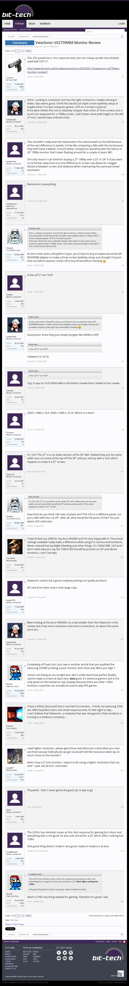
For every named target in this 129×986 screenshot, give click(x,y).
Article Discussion (25, 47)
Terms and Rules (105, 982)
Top (120, 942)
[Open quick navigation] (122, 37)
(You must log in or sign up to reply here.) (106, 916)
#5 (123, 265)
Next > (28, 51)
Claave (9, 248)
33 (23, 400)
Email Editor (10, 959)
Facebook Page (11, 966)
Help (108, 942)
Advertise (9, 964)
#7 (123, 361)
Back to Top (10, 968)
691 (22, 257)
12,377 (21, 777)
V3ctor (9, 726)
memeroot (11, 204)
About (7, 954)
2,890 (22, 87)
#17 (122, 771)
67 (23, 484)
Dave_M (10, 474)
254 (22, 861)
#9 (123, 430)
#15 (122, 690)
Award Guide (10, 956)
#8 (123, 388)
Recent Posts (25, 30)
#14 (122, 639)
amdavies (11, 161)
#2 (123, 122)
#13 (122, 597)
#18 (122, 807)
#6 (123, 292)
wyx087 (9, 768)
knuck (9, 684)
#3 (123, 175)
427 (22, 567)
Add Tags (14, 920)
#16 (122, 723)
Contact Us (100, 942)
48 (23, 442)
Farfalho (10, 558)
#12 (122, 557)
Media (32, 23)
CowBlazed (11, 852)
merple (9, 390)
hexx (8, 810)
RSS (124, 942)
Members (45, 23)
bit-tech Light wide (11, 942)
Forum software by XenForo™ (25, 982)
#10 (122, 472)
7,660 (22, 693)
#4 (123, 201)
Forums (19, 23)
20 (23, 171)
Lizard (44, 47)
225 (22, 129)
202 (22, 819)
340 (22, 609)
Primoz (10, 432)
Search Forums (10, 30)
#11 (122, 526)
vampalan (11, 119)
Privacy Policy (120, 982)
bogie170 (10, 600)
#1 (123, 77)
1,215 (22, 215)
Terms (8, 961)
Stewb (9, 294)
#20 (122, 902)
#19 (122, 851)
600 (22, 304)
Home (7, 23)
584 (22, 735)
